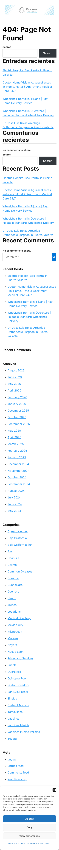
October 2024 (17, 477)
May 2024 (14, 510)
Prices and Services (20, 658)
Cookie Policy (13, 843)
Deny (30, 827)
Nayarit (12, 645)
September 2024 (19, 484)
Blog (11, 551)
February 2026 (17, 397)
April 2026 (14, 390)
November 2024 (18, 470)
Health (12, 598)
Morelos (13, 638)
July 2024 (14, 497)
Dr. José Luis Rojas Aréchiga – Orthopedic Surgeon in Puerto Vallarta (28, 332)
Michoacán (15, 631)
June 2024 (15, 504)
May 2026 (14, 383)
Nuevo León (16, 651)
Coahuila (13, 558)
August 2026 (16, 370)
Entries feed (16, 765)
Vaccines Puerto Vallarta (24, 732)
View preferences (29, 835)
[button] (54, 790)
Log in (12, 759)
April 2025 (14, 437)
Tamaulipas (15, 711)
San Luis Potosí (18, 691)
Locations (14, 611)
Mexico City (15, 625)
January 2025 (17, 457)
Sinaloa (12, 698)
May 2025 (14, 430)
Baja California (17, 538)
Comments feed (18, 772)
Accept (29, 818)
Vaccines (13, 718)
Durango (13, 578)
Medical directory (19, 618)
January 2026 (17, 403)
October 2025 (17, 417)
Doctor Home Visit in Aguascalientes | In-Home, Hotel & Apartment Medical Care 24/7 (28, 87)
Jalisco (12, 605)
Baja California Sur (20, 544)
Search (7, 47)
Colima (12, 564)
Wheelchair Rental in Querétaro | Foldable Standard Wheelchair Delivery (29, 317)
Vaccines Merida (18, 725)
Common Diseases (20, 571)
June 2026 (15, 377)
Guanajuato (15, 584)
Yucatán (13, 738)
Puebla (12, 665)
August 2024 (16, 490)
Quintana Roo (17, 678)
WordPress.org (17, 779)
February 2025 (17, 450)
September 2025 (19, 424)
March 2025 (16, 444)
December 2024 (18, 464)
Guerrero (13, 591)
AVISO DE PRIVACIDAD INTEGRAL (36, 843)
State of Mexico (18, 705)
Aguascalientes (18, 531)
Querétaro (14, 671)
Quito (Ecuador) (18, 685)
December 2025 (18, 410)
